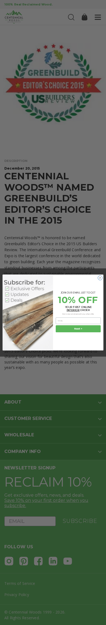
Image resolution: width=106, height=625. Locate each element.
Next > (78, 328)
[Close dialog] (100, 278)
